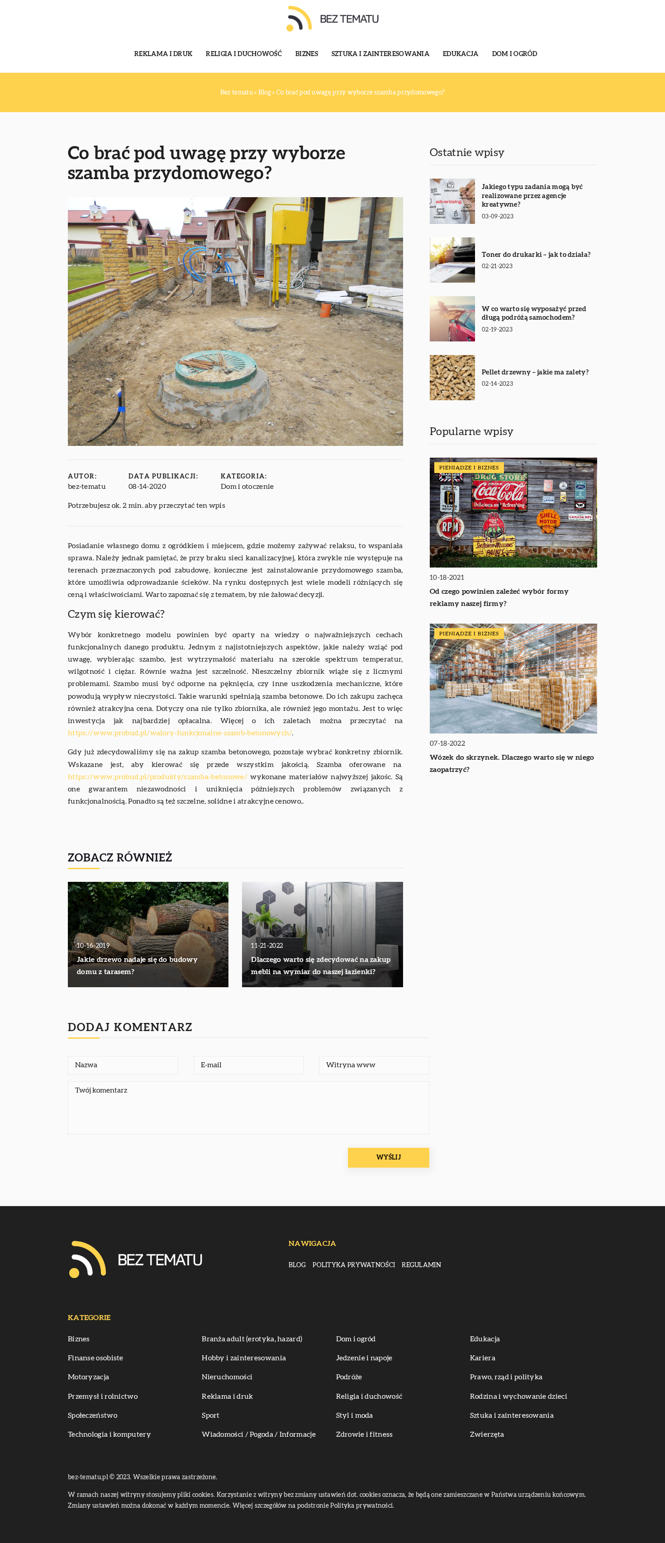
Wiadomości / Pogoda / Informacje (259, 1434)
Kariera (482, 1358)
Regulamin (421, 1265)
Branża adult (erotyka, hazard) (252, 1339)
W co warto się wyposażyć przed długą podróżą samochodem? (534, 314)
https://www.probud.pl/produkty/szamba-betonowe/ (157, 777)
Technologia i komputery (109, 1434)
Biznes (306, 54)
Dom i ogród (514, 54)
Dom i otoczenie (247, 486)
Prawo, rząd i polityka (506, 1377)
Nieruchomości (227, 1377)
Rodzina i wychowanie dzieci (518, 1396)
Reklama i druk (163, 54)
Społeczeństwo (92, 1415)
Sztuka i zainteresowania (380, 54)
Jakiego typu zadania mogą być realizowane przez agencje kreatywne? (532, 196)
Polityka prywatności (354, 1265)
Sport (211, 1415)
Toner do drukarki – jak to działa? (536, 254)
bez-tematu (87, 486)
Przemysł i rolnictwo (103, 1396)
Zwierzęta (487, 1434)
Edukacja (460, 54)
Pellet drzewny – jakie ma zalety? (535, 372)
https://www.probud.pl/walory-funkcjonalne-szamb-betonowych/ (180, 733)
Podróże (349, 1377)
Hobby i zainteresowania (244, 1358)
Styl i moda (354, 1415)
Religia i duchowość (244, 54)
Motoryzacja (88, 1377)
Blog (297, 1265)
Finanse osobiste (96, 1358)
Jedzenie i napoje (364, 1358)
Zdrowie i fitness (364, 1434)
